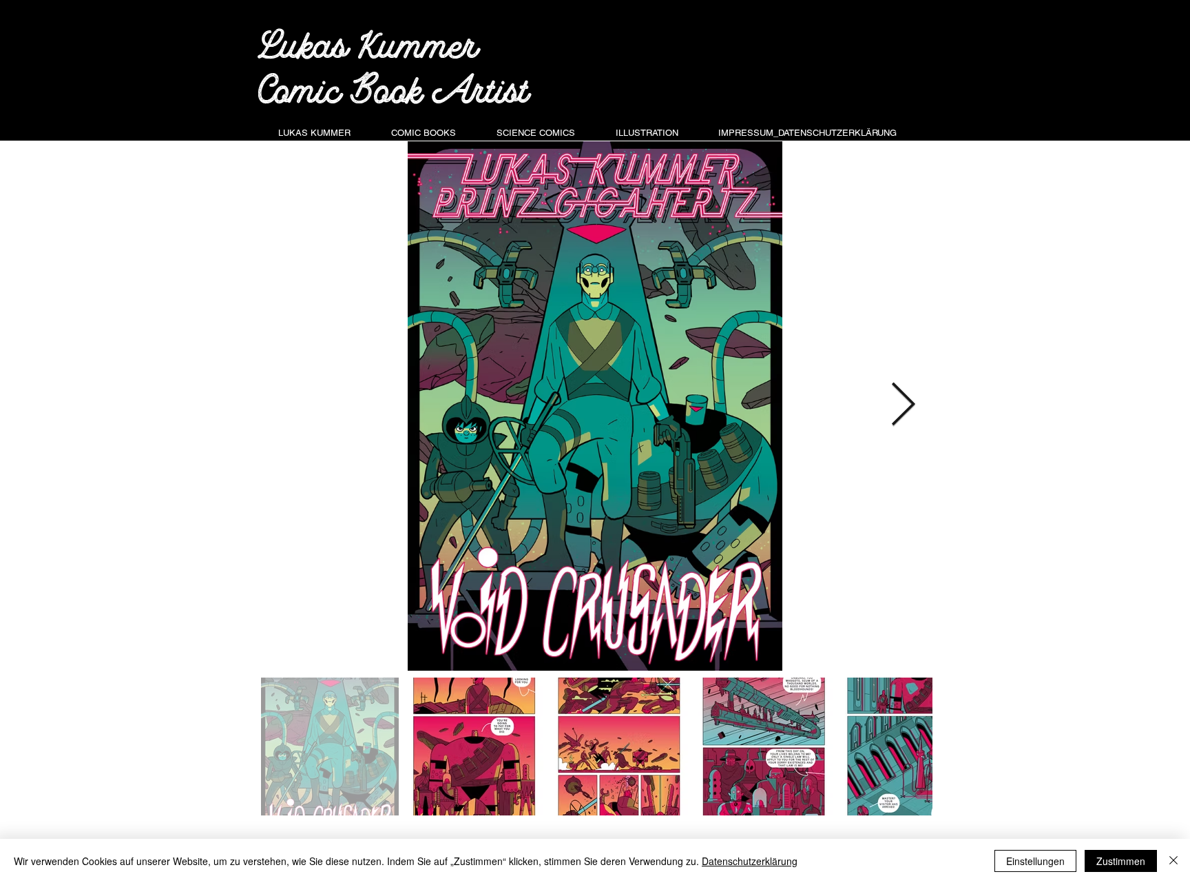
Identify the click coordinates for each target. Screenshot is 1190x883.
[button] (423, 127)
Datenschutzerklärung (749, 861)
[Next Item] (903, 406)
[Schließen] (1173, 861)
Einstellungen (1035, 861)
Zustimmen (1120, 861)
